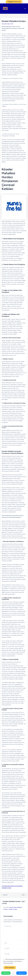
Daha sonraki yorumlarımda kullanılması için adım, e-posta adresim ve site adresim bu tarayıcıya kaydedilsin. (13, 961)
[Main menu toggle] (25, 8)
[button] (14, 1)
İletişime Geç (22, 973)
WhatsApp (6, 973)
